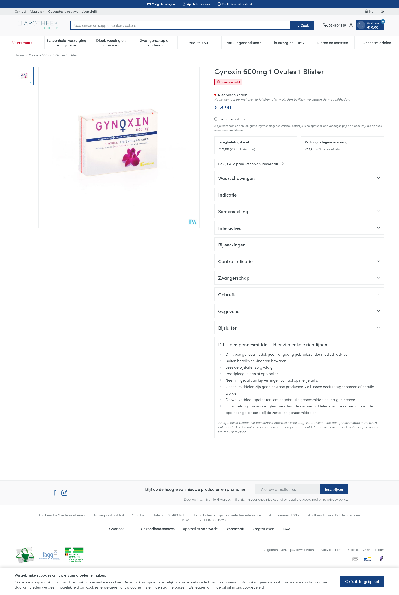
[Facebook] (54, 492)
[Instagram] (64, 492)
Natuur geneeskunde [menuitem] (246, 43)
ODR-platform (373, 549)
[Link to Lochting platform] (381, 559)
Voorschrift (89, 11)
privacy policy (337, 499)
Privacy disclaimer (331, 549)
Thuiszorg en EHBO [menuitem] (291, 43)
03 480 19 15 (177, 515)
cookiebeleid (253, 586)
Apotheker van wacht (200, 528)
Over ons (116, 528)
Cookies (353, 549)
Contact (20, 11)
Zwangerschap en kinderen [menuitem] (158, 42)
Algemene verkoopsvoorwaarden (289, 549)
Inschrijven (334, 489)
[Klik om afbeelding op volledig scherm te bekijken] (119, 147)
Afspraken (37, 11)
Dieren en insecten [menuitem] (335, 43)
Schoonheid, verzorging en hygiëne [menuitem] (67, 42)
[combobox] (180, 25)
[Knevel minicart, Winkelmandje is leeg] (361, 25)
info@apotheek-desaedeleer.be (237, 515)
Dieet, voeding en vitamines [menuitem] (114, 42)
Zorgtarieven (263, 528)
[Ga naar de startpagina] (38, 25)
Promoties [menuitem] (24, 42)
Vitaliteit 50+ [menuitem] (205, 43)
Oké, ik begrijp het (362, 581)
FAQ (286, 528)
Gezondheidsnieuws (63, 11)
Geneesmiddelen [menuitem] (381, 43)
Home (19, 55)
